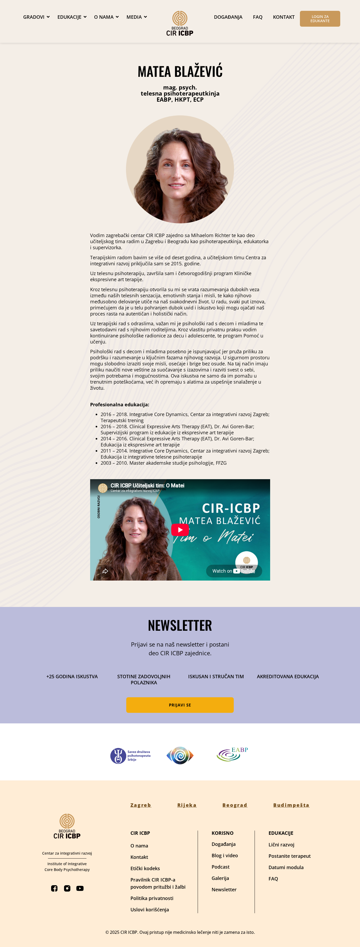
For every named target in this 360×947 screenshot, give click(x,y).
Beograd (234, 805)
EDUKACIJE (69, 17)
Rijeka (187, 805)
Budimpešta (291, 805)
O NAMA (104, 17)
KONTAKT (284, 17)
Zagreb (141, 805)
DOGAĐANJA (228, 17)
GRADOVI (34, 17)
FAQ (257, 17)
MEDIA (134, 17)
